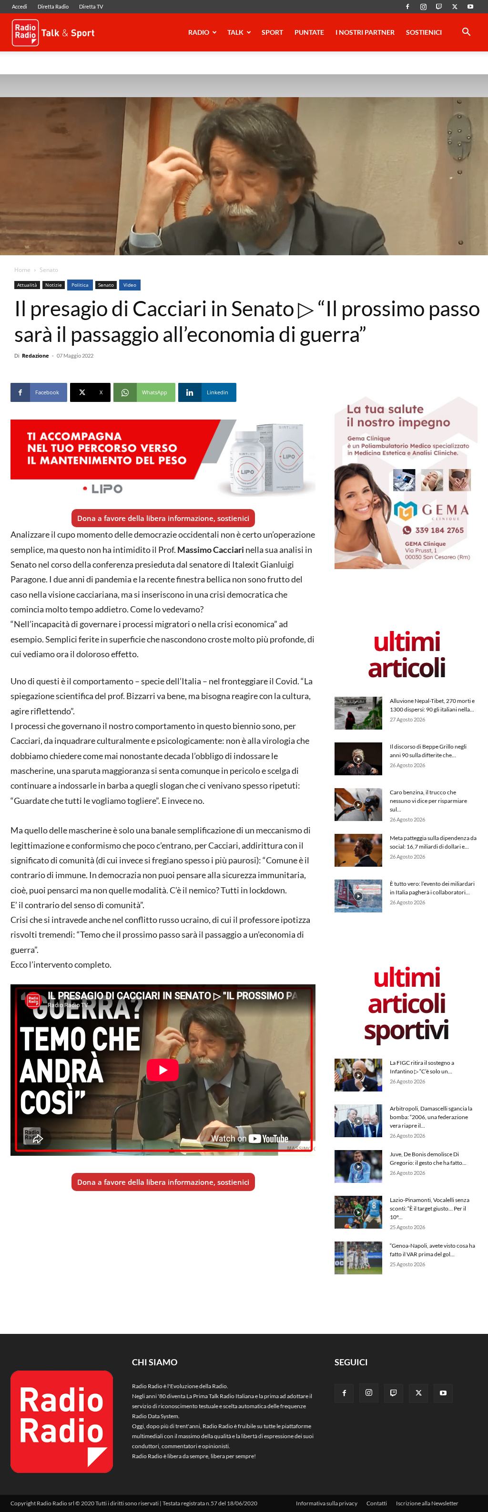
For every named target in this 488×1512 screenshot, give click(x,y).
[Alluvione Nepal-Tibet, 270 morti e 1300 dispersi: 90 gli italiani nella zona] (358, 713)
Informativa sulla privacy (326, 1503)
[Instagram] (423, 6)
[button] (466, 34)
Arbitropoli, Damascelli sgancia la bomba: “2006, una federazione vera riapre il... (431, 1117)
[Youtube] (470, 6)
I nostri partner (365, 32)
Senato (106, 284)
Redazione (35, 355)
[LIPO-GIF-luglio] (162, 459)
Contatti (376, 1503)
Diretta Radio (53, 6)
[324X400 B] (406, 567)
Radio (198, 32)
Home (22, 270)
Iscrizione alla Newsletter (427, 1503)
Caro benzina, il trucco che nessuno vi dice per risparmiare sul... (428, 801)
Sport (272, 32)
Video (129, 284)
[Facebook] (407, 6)
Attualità (27, 284)
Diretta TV (91, 6)
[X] (454, 6)
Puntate (309, 32)
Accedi (19, 6)
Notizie (53, 284)
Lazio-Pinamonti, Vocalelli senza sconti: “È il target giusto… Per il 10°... (429, 1208)
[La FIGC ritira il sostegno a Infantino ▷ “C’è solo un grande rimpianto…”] (358, 1075)
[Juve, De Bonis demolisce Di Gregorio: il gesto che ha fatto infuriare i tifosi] (358, 1166)
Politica (80, 284)
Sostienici (424, 32)
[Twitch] (439, 6)
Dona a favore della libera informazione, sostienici (163, 518)
